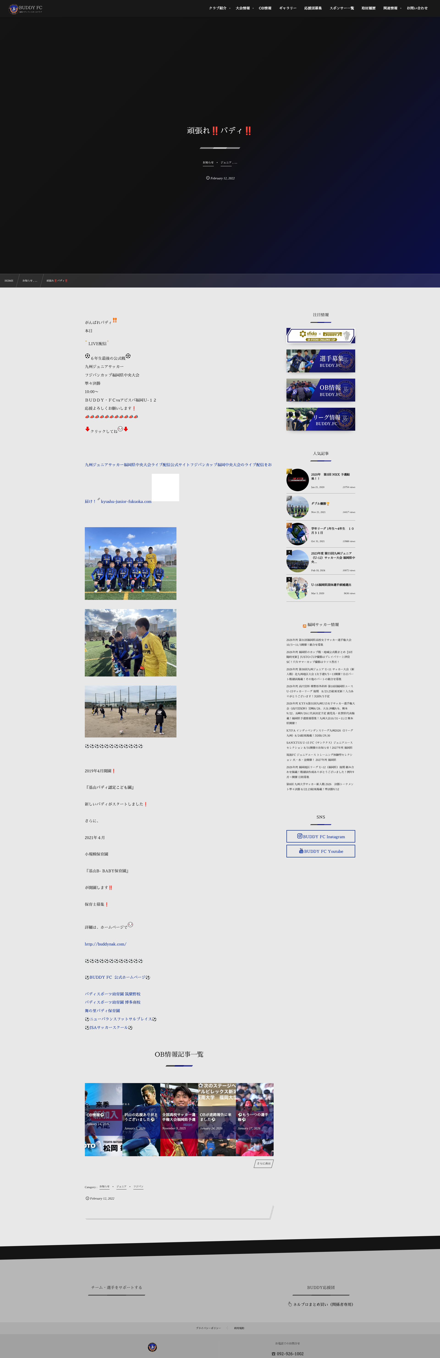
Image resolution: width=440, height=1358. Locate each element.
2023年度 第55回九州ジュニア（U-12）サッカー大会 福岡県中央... (333, 557)
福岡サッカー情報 (323, 625)
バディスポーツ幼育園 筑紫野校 (112, 994)
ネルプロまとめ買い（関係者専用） (324, 1305)
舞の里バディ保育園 (102, 1011)
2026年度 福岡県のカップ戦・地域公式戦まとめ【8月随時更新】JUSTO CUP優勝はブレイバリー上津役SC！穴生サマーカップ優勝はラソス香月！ (319, 657)
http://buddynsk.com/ (105, 944)
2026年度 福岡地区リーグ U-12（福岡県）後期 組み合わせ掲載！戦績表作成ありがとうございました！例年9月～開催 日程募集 (320, 772)
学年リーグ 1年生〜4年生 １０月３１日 (332, 531)
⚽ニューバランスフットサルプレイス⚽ (121, 1019)
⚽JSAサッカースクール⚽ (109, 1028)
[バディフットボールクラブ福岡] (26, 9)
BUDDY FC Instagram (324, 837)
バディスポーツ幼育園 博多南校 (112, 1002)
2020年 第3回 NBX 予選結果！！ (330, 476)
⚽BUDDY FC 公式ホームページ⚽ (117, 977)
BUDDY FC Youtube (323, 852)
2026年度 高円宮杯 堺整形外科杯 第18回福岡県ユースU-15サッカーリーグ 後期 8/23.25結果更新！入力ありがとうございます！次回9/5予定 (320, 691)
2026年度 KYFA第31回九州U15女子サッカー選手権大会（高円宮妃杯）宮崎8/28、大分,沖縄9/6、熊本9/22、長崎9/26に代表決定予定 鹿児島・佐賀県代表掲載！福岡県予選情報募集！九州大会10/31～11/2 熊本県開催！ (320, 713)
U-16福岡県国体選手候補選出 (331, 585)
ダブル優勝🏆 (320, 503)
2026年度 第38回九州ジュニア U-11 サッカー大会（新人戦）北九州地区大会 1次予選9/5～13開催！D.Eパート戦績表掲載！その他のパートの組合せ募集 (320, 674)
